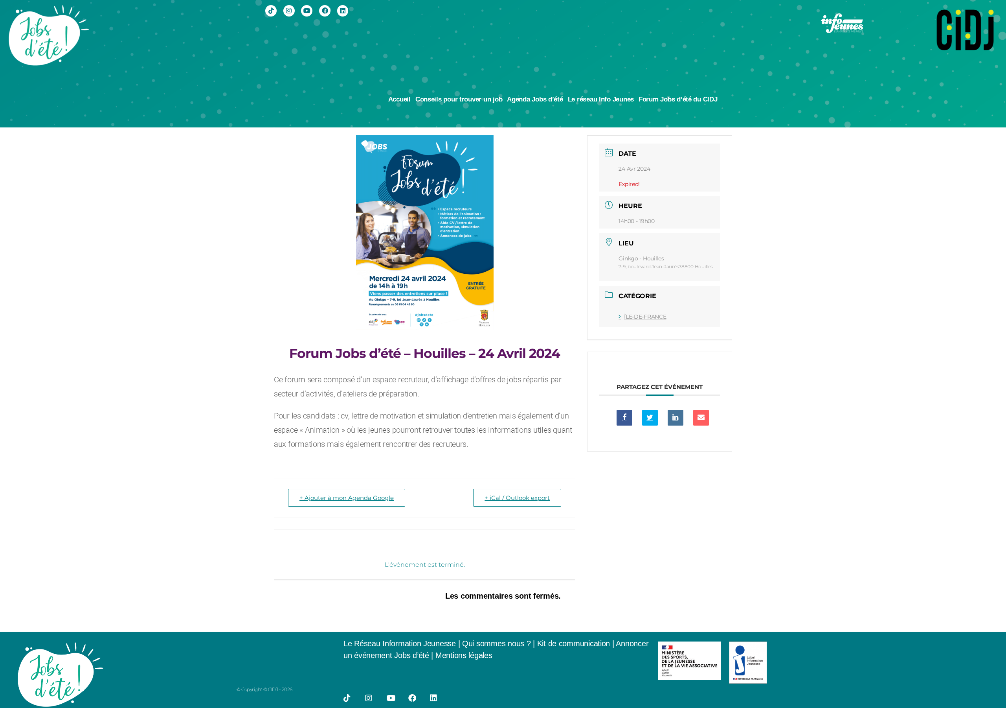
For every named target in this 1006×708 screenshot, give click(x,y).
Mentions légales (463, 655)
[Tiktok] (271, 11)
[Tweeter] (650, 418)
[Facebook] (324, 11)
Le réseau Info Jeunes (601, 99)
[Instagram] (289, 11)
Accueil (399, 99)
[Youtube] (306, 11)
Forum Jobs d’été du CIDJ (678, 99)
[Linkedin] (343, 11)
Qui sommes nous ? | (499, 643)
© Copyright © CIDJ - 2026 (264, 689)
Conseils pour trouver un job (458, 99)
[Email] (701, 418)
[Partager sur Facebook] (624, 418)
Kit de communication (574, 643)
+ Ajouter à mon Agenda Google (346, 498)
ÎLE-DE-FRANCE (645, 316)
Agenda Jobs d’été (535, 99)
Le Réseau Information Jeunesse (399, 643)
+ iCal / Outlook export (517, 498)
